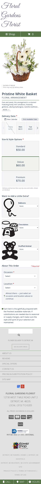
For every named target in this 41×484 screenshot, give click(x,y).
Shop (12, 34)
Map (21, 481)
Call (7, 481)
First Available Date (30, 119)
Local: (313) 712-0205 (20, 405)
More (5, 109)
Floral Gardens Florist (10, 15)
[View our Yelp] (22, 387)
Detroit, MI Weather (10, 463)
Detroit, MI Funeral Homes (15, 455)
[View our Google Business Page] (18, 387)
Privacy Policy (10, 471)
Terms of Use (20, 475)
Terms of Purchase (27, 471)
